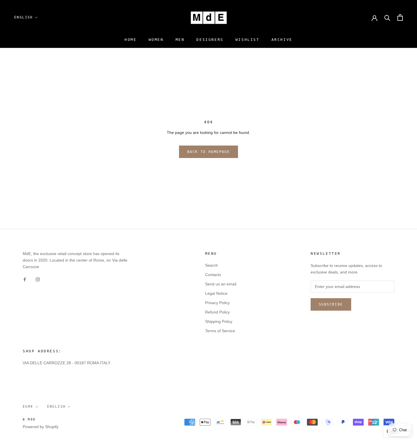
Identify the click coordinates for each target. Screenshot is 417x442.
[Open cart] (400, 17)
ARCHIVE (281, 39)
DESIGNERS (209, 39)
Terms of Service (220, 331)
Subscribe (331, 304)
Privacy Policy (217, 302)
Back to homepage (208, 152)
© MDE (29, 419)
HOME (130, 39)
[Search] (387, 17)
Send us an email (220, 284)
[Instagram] (38, 279)
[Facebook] (25, 279)
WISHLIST (247, 39)
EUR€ (28, 407)
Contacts (213, 274)
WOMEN (156, 39)
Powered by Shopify (40, 426)
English (23, 17)
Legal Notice (216, 293)
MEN (180, 39)
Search (211, 265)
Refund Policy (217, 312)
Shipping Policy (218, 321)
